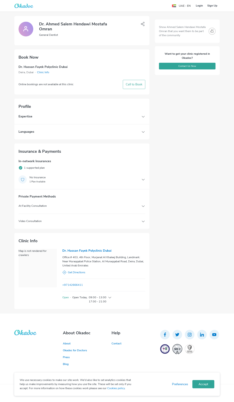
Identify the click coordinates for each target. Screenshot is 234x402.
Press (66, 357)
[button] (43, 72)
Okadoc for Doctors (75, 350)
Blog (66, 364)
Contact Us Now (187, 66)
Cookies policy (116, 388)
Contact (116, 343)
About (67, 343)
